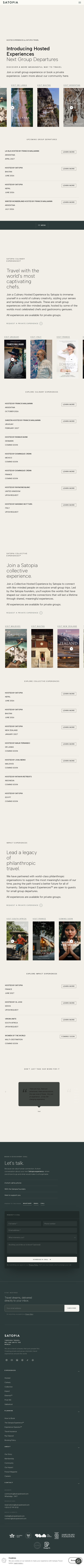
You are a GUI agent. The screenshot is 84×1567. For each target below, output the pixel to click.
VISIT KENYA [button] (61, 919)
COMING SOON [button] (36, 919)
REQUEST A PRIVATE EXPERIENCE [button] (22, 323)
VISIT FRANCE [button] (29, 337)
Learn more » (18, 1563)
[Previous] (12, 107)
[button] (80, 2)
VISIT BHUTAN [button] (13, 85)
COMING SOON (68, 1036)
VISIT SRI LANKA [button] (60, 626)
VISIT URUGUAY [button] (66, 85)
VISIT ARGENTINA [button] (41, 85)
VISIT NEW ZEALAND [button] (35, 626)
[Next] (71, 107)
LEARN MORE (69, 152)
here (65, 75)
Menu (43, 225)
